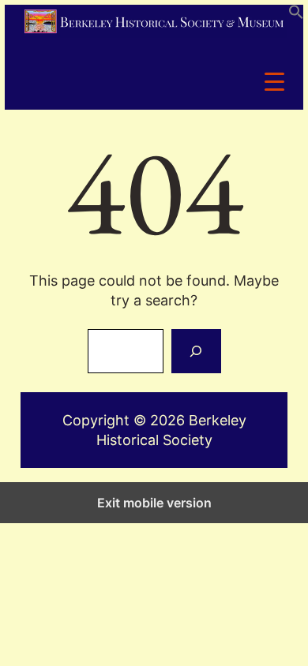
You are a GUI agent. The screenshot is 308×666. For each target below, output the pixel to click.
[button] (296, 14)
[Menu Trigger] (274, 81)
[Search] (195, 351)
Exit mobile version (154, 503)
